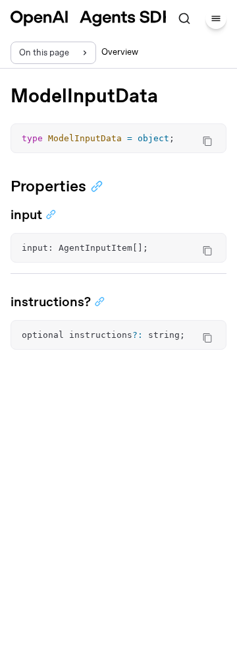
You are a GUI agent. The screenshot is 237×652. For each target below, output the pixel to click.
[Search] (184, 18)
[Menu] (215, 18)
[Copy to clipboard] (207, 141)
